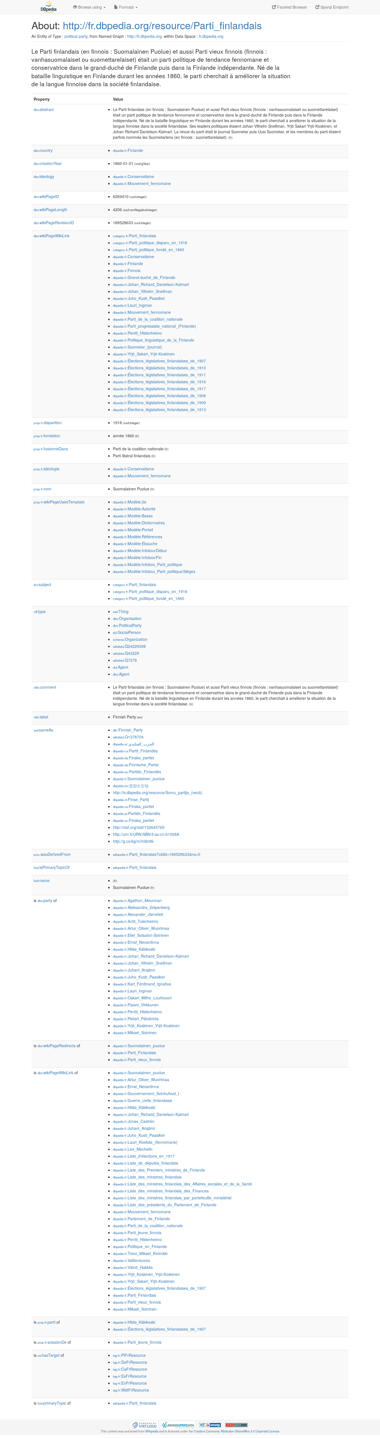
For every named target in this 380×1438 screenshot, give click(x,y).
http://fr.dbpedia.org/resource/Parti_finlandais (162, 25)
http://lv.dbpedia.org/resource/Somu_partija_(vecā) (157, 792)
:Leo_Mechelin (132, 1149)
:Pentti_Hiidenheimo (137, 333)
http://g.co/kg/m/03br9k (133, 841)
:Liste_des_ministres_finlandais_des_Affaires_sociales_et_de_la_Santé (182, 1184)
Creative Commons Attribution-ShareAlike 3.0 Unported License (236, 1431)
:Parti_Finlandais (134, 1052)
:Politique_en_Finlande (140, 1246)
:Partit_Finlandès (135, 750)
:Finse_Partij (131, 799)
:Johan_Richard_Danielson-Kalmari (151, 284)
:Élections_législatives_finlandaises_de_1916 (159, 381)
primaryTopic (52, 1403)
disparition (48, 422)
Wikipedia (151, 1431)
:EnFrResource (130, 1383)
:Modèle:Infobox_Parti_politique (147, 564)
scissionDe (52, 1342)
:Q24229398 (129, 646)
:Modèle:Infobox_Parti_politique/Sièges (154, 571)
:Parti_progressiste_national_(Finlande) (154, 326)
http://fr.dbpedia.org (144, 36)
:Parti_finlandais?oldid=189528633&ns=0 (156, 854)
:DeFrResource (130, 1362)
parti (46, 1322)
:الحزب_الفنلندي (133, 744)
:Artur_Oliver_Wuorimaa (141, 928)
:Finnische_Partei (136, 764)
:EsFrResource (130, 1376)
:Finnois (126, 270)
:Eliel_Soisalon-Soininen (141, 935)
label (41, 717)
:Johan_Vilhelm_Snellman (142, 291)
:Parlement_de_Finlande (141, 1218)
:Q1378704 (128, 737)
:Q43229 (126, 653)
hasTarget (49, 1355)
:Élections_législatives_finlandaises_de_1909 (159, 402)
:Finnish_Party (128, 730)
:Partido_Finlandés (137, 771)
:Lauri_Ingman (132, 305)
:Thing (121, 611)
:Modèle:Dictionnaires (139, 522)
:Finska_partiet (133, 757)
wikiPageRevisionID (54, 222)
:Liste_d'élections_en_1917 (144, 1156)
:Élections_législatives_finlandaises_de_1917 (159, 388)
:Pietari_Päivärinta (136, 1018)
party (45, 900)
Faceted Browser (291, 7)
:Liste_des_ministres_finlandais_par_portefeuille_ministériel (172, 1197)
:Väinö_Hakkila (133, 1267)
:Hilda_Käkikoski (134, 949)
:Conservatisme (133, 176)
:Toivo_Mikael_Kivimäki (140, 1253)
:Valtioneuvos (131, 1260)
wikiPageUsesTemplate (59, 502)
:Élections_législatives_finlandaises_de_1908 (159, 395)
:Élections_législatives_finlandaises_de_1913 (159, 409)
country (43, 150)
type (40, 611)
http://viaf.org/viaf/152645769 (138, 827)
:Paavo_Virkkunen (136, 1004)
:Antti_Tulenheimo (135, 921)
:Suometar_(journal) (137, 347)
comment (45, 687)
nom (42, 488)
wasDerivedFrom (52, 854)
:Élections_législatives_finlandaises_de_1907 (159, 361)
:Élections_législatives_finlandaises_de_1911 (159, 374)
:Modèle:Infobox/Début (140, 550)
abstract (44, 109)
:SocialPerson (127, 632)
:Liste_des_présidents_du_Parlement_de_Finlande (164, 1204)
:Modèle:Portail (133, 529)
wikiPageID (46, 196)
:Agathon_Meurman (137, 900)
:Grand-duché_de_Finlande (144, 277)
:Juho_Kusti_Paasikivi (139, 298)
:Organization (130, 639)
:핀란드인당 (131, 785)
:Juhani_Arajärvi (134, 970)
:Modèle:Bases (133, 515)
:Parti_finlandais (134, 235)
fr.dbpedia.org (211, 36)
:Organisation (127, 618)
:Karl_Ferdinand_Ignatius (142, 984)
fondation (47, 435)
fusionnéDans (51, 448)
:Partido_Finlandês (136, 813)
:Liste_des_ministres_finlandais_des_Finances (161, 1191)
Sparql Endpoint (334, 7)
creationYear (48, 163)
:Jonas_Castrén (133, 1121)
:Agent (120, 667)
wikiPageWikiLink (52, 235)
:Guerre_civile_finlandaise (142, 1100)
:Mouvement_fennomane (142, 183)
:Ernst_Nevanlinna (136, 942)
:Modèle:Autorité (134, 509)
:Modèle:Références (137, 536)
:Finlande (128, 150)
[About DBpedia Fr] (48, 7)
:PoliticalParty (127, 625)
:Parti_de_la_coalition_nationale (148, 319)
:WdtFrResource (131, 1390)
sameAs (43, 730)
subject (42, 584)
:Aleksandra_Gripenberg (141, 907)
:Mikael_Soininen (135, 1032)
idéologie (47, 468)
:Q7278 (125, 660)
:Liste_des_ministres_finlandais (147, 1177)
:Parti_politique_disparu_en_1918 (150, 242)
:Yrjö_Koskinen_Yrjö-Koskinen (146, 1025)
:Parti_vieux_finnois (137, 1059)
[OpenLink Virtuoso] (144, 1424)
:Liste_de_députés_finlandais (145, 1163)
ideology (44, 176)
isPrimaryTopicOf (52, 867)
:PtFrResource (129, 1355)
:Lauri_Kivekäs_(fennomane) (145, 1142)
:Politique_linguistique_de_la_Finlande (153, 340)
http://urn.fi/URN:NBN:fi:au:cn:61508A (146, 834)
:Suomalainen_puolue (139, 778)
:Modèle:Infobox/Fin (137, 557)
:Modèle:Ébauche (135, 543)
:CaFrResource (130, 1369)
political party (76, 36)
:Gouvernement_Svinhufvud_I (146, 1093)
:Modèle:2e (129, 502)
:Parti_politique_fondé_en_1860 (148, 249)
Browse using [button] (90, 7)
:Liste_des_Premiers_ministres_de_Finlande (159, 1170)
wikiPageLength (50, 209)
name (42, 880)
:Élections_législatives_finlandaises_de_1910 (159, 367)
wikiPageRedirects (57, 1045)
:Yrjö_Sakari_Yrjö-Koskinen (144, 354)
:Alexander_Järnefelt (138, 914)
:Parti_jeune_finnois (137, 1232)
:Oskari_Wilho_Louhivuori (142, 997)
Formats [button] (126, 7)
